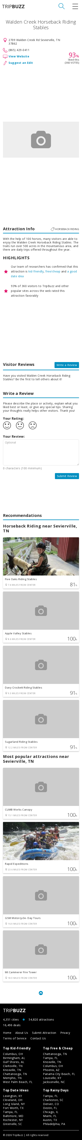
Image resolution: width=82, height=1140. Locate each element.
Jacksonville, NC (54, 1082)
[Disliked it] (33, 425)
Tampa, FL (50, 1058)
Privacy (65, 1033)
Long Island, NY (14, 1104)
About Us (21, 1033)
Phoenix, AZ (51, 1070)
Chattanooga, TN (15, 1074)
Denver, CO (51, 1104)
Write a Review (67, 365)
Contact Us (38, 1038)
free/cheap (52, 271)
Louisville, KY (52, 1078)
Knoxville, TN (12, 1070)
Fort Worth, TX (13, 1108)
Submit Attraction (44, 1033)
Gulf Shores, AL (13, 1062)
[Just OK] (20, 425)
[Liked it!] (7, 425)
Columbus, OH (13, 1054)
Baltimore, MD (13, 1116)
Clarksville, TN (13, 1066)
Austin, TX (50, 1120)
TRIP (13, 6)
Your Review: (14, 436)
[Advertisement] (41, 93)
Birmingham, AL (14, 1058)
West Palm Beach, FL (18, 1082)
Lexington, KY (12, 1096)
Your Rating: (13, 418)
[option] (41, 140)
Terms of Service (14, 1038)
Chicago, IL (51, 1112)
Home (7, 1033)
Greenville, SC (12, 1124)
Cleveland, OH (12, 1100)
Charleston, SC (53, 1100)
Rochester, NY (13, 1120)
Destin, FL (50, 1108)
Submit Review (67, 476)
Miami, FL (50, 1116)
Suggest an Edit (21, 63)
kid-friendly (36, 271)
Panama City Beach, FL (59, 1074)
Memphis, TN (12, 1078)
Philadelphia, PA (54, 1124)
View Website (19, 56)
